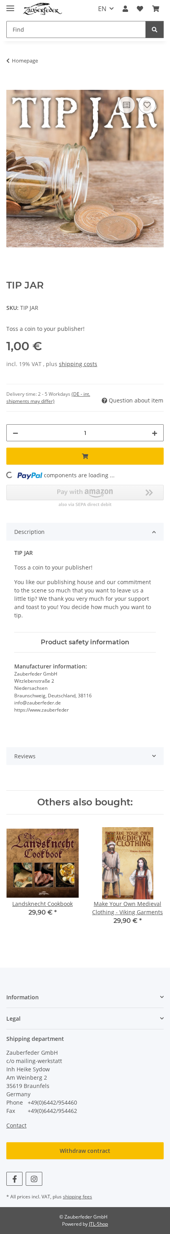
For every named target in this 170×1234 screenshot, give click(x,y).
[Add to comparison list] (126, 105)
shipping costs (78, 364)
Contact (16, 1125)
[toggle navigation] (10, 5)
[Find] (154, 29)
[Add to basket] (12, 85)
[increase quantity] (154, 433)
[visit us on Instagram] (34, 1179)
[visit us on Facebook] (14, 1179)
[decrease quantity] (15, 433)
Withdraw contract (85, 1150)
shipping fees (77, 1196)
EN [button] (102, 8)
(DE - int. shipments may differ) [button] (48, 397)
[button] (125, 9)
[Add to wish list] (147, 105)
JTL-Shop (98, 1224)
